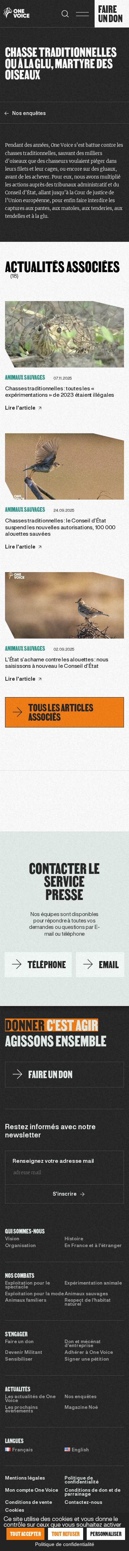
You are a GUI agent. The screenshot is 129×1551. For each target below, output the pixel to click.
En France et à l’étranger (93, 1246)
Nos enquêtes (80, 1397)
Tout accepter (25, 1534)
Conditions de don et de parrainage (92, 1493)
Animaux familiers (25, 1301)
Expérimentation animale (93, 1283)
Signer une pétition (86, 1359)
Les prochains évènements (21, 1410)
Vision (12, 1239)
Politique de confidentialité (81, 1480)
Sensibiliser (19, 1359)
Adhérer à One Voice (88, 1353)
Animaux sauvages (86, 1294)
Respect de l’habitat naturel (87, 1303)
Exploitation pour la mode (34, 1294)
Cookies (14, 1511)
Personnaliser (105, 1534)
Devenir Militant (23, 1353)
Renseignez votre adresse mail (53, 1161)
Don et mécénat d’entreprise (82, 1344)
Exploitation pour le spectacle (27, 1285)
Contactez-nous (83, 1503)
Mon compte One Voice (31, 1491)
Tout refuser (66, 1534)
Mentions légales (25, 1478)
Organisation (20, 1246)
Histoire (73, 1239)
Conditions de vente (28, 1503)
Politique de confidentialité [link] (64, 1544)
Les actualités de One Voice (30, 1399)
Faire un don (19, 1342)
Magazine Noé (81, 1408)
